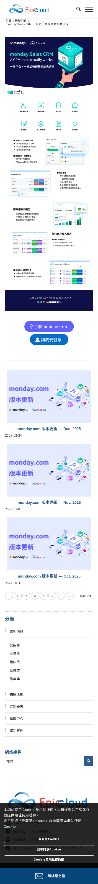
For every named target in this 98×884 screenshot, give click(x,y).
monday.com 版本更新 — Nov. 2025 (49, 502)
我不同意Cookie (49, 849)
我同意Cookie (49, 839)
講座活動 (16, 694)
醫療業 (15, 678)
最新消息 (16, 631)
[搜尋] (76, 9)
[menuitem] (76, 9)
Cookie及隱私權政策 (49, 859)
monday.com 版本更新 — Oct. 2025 (49, 576)
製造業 (15, 645)
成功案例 (16, 730)
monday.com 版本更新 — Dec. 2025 (49, 429)
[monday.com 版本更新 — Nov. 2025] (49, 470)
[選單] (87, 9)
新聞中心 (16, 718)
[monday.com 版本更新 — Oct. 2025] (49, 543)
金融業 (15, 670)
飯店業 (15, 661)
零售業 (15, 653)
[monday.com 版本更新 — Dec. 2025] (49, 396)
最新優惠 (16, 706)
